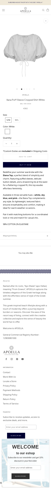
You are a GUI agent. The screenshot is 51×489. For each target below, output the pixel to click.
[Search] (43, 10)
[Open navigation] (3, 10)
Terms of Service (10, 403)
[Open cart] (48, 10)
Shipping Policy (10, 394)
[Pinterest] (17, 359)
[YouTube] (23, 359)
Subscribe (20, 476)
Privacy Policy (9, 385)
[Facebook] (6, 359)
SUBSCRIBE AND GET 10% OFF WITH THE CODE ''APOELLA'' (25, 2)
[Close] (46, 442)
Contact (6, 372)
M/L (17, 120)
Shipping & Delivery (10, 236)
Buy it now (25, 165)
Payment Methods (11, 390)
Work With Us (9, 376)
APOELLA (25, 95)
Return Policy (9, 399)
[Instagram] (12, 359)
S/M (8, 120)
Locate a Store (9, 381)
